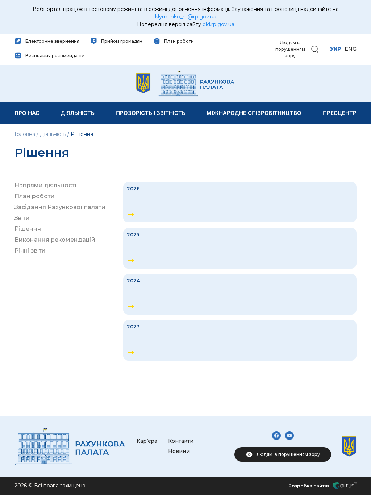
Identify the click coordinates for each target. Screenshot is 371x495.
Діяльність (52, 134)
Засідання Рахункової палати (59, 207)
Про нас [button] (26, 112)
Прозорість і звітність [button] (151, 112)
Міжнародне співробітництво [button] (254, 112)
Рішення (27, 228)
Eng (351, 49)
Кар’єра (147, 441)
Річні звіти (30, 250)
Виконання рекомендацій (54, 239)
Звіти (22, 218)
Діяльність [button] (78, 112)
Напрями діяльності (45, 185)
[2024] (240, 294)
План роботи (34, 196)
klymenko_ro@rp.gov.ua (185, 16)
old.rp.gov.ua (218, 24)
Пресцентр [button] (340, 112)
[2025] (240, 248)
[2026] (240, 202)
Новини (179, 451)
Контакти (180, 441)
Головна (25, 134)
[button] (314, 48)
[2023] (240, 340)
